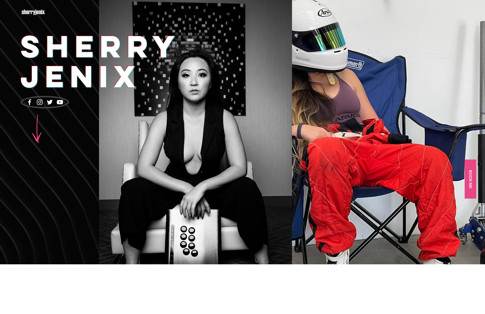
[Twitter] (50, 102)
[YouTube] (60, 102)
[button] (470, 178)
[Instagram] (39, 102)
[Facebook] (29, 102)
